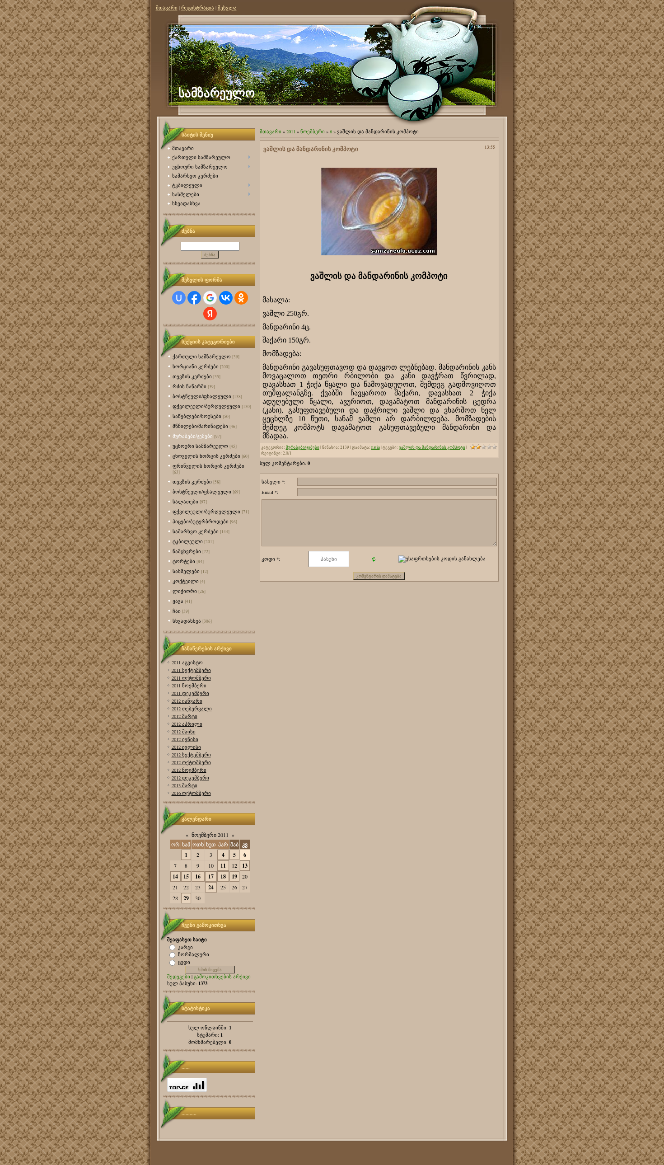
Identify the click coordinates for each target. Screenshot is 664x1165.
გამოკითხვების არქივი (222, 976)
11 (223, 865)
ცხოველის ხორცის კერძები (206, 455)
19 (234, 876)
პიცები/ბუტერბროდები (201, 521)
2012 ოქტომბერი (191, 762)
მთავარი (167, 8)
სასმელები (186, 571)
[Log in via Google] (210, 298)
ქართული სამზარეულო (202, 356)
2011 (290, 131)
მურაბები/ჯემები (193, 435)
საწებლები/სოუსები (197, 416)
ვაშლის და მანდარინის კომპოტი (432, 447)
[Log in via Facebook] (194, 298)
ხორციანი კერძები (196, 366)
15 (186, 876)
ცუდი (184, 962)
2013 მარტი (184, 785)
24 (211, 887)
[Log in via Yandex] (210, 313)
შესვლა (227, 8)
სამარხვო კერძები (196, 531)
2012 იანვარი (187, 701)
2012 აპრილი (187, 724)
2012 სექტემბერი (191, 755)
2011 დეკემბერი (190, 693)
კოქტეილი (186, 581)
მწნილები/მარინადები (200, 426)
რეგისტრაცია (197, 8)
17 (211, 876)
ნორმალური (193, 954)
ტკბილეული (188, 541)
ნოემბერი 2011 (210, 834)
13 (245, 865)
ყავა (178, 600)
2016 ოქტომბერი (191, 793)
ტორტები (184, 561)
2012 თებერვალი (192, 708)
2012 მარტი (184, 716)
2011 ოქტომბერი (191, 678)
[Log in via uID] (179, 298)
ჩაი (177, 610)
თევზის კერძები (192, 376)
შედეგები (178, 976)
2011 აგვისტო (187, 662)
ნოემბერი (312, 131)
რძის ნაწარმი (189, 386)
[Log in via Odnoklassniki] (241, 298)
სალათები (185, 501)
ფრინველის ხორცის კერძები (208, 465)
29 (186, 898)
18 (223, 876)
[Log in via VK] (226, 298)
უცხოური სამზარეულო (200, 445)
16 (198, 876)
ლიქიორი (185, 590)
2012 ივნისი (185, 739)
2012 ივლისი (186, 747)
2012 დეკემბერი (190, 778)
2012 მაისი (184, 731)
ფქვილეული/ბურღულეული (206, 406)
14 (175, 876)
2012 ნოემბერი (189, 770)
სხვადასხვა (187, 620)
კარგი (185, 947)
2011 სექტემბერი (191, 670)
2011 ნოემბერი (189, 685)
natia (375, 447)
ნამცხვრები (187, 551)
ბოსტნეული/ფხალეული (202, 396)
